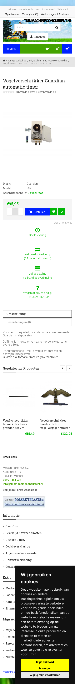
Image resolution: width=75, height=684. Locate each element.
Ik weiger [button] (45, 668)
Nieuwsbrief (14, 657)
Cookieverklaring (18, 546)
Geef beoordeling (47, 92)
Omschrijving (16, 314)
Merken (11, 588)
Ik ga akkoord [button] (45, 662)
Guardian (8, 357)
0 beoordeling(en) (25, 92)
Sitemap (12, 608)
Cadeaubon (13, 595)
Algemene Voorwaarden (22, 553)
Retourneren (14, 643)
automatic (21, 357)
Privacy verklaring (19, 560)
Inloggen (39, 36)
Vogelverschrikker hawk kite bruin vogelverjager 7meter (55, 424)
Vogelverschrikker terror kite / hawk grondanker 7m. (16, 424)
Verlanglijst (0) (30, 14)
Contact (11, 566)
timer (32, 357)
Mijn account (14, 630)
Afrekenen (64, 14)
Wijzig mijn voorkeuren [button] (45, 674)
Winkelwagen (48, 14)
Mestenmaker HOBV (13, 672)
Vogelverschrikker (47, 357)
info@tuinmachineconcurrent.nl (23, 483)
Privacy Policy (15, 540)
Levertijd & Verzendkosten (24, 533)
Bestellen (39, 212)
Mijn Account (12, 14)
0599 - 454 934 (12, 479)
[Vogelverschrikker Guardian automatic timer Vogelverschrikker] (37, 132)
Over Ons (12, 526)
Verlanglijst (14, 650)
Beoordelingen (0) (19, 322)
